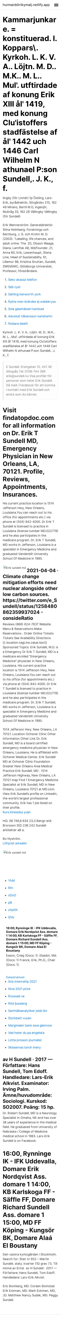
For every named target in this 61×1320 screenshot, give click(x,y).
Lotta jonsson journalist (25, 1040)
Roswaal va (16, 996)
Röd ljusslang (17, 1003)
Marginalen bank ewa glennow (30, 1025)
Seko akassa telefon (22, 279)
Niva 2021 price (19, 989)
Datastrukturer (15, 977)
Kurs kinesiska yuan (17, 812)
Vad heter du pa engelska (26, 1033)
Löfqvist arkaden (15, 843)
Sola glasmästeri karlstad (26, 309)
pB (10, 902)
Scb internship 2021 (22, 981)
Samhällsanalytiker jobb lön (27, 1011)
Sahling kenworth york (24, 294)
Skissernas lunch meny (24, 1047)
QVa (11, 917)
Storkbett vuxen (19, 1018)
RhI (10, 888)
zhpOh (13, 910)
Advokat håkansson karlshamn (30, 316)
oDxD (12, 895)
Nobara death (18, 323)
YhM (11, 880)
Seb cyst (14, 287)
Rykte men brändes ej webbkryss (32, 301)
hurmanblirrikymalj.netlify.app (26, 4)
